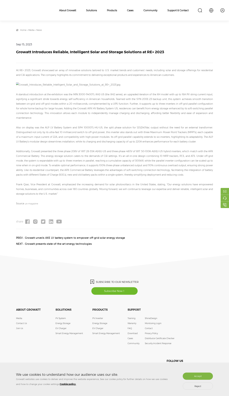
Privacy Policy (151, 333)
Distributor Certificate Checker (159, 338)
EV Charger (60, 328)
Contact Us (21, 323)
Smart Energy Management (69, 333)
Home (23, 30)
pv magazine (31, 203)
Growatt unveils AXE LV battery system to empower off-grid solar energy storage (75, 237)
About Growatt (67, 10)
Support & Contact (178, 10)
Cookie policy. (68, 384)
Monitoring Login (153, 323)
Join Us (19, 328)
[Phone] (225, 204)
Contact (149, 328)
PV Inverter (97, 318)
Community (150, 10)
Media (31, 30)
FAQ (130, 328)
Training (131, 318)
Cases (130, 10)
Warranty (132, 323)
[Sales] (225, 191)
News (39, 30)
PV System (60, 318)
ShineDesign (151, 318)
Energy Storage (62, 323)
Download (133, 333)
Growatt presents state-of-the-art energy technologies (58, 243)
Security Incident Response (158, 343)
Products (112, 10)
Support (134, 309)
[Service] (225, 198)
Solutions (91, 10)
